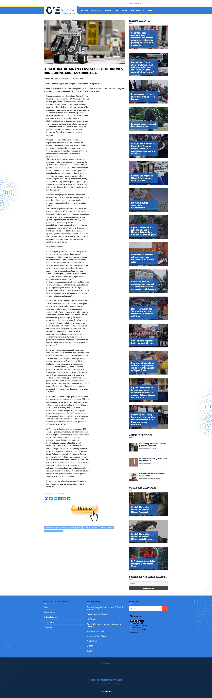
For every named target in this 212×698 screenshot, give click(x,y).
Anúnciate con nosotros (137, 3)
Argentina (76, 78)
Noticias (85, 10)
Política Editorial (50, 617)
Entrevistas (111, 10)
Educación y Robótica (90, 528)
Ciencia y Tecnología (67, 528)
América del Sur (67, 78)
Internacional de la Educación (97, 636)
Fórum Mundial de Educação (97, 614)
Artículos (97, 10)
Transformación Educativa (53, 531)
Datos (151, 10)
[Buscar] (165, 608)
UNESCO (90, 646)
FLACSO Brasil (92, 641)
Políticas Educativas (106, 528)
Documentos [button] (138, 10)
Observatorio (49, 622)
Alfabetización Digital (52, 528)
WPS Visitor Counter (144, 632)
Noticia (82, 78)
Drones (79, 528)
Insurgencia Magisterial (95, 631)
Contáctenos (48, 627)
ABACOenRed (92, 619)
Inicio (46, 607)
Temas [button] (124, 10)
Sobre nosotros (49, 612)
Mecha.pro (107, 691)
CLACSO (90, 651)
